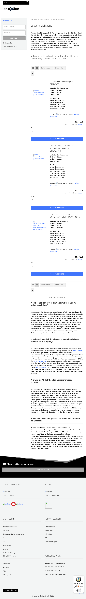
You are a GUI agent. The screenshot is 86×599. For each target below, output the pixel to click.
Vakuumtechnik (50, 538)
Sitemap (5, 549)
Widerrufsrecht (7, 538)
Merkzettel (59, 2)
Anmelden (14, 38)
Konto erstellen (8, 43)
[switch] (78, 590)
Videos (64, 9)
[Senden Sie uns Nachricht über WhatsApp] (82, 593)
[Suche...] (27, 3)
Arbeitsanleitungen (51, 542)
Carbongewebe (50, 526)
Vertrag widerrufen (10, 590)
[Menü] (82, 576)
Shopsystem (36, 596)
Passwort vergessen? (10, 46)
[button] (36, 2)
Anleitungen (55, 9)
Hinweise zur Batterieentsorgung (13, 534)
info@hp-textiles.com (58, 574)
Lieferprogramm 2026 (40, 9)
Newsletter (6, 567)
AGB (4, 542)
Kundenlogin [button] (47, 2)
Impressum (6, 530)
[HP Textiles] (11, 8)
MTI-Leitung (49, 534)
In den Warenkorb (57, 139)
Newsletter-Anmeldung (10, 526)
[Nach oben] (6, 595)
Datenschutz (7, 545)
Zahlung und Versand (9, 575)
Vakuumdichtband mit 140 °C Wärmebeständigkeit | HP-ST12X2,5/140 (61, 148)
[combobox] (46, 68)
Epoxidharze (49, 530)
